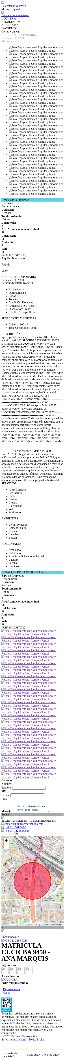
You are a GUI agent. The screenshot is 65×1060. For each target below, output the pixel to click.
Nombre (6, 783)
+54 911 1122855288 (16, 830)
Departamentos (11, 989)
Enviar (5, 814)
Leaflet (31, 924)
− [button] (6, 846)
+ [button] (6, 840)
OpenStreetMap (45, 924)
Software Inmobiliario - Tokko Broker (23, 1039)
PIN (3, 791)
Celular (5, 795)
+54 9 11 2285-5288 (16, 940)
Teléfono (6, 787)
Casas (6, 992)
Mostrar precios (10, 41)
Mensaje (6, 811)
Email (4, 798)
